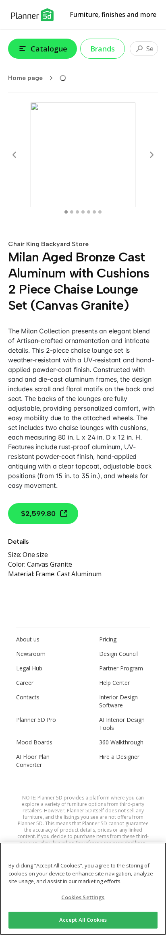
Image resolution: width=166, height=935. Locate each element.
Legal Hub (29, 668)
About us (27, 639)
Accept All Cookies (83, 919)
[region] (83, 889)
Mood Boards (34, 742)
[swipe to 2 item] (77, 212)
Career (24, 682)
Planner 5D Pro (36, 719)
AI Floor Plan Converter (33, 761)
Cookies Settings (82, 897)
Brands (102, 48)
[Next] (151, 154)
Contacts (27, 697)
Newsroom (31, 654)
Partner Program (121, 668)
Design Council (118, 654)
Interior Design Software (118, 701)
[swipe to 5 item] (94, 212)
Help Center (114, 682)
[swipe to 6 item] (100, 212)
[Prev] (14, 154)
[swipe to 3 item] (83, 212)
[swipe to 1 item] (71, 212)
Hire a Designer (119, 756)
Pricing (107, 639)
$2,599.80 (38, 513)
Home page (25, 78)
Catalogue (49, 48)
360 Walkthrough (121, 742)
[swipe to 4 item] (88, 212)
